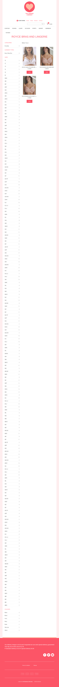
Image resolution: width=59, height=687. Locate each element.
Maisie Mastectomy (32, 96)
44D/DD (6, 563)
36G (6, 321)
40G (6, 448)
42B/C (6, 489)
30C (6, 110)
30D (5, 113)
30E (5, 119)
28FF (6, 87)
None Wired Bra (8, 53)
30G (6, 128)
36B (5, 291)
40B (5, 418)
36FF (6, 318)
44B (5, 552)
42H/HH (6, 528)
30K (5, 146)
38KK (6, 409)
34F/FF (6, 247)
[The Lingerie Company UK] (29, 8)
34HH (6, 267)
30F (5, 122)
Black (6, 612)
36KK (6, 347)
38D (5, 368)
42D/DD (6, 498)
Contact (40, 20)
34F (5, 244)
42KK (6, 546)
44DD (6, 566)
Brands (36, 20)
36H (6, 330)
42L (5, 549)
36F (5, 312)
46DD (6, 593)
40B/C (6, 421)
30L (5, 149)
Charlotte (30, 67)
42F (5, 507)
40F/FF (6, 442)
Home (27, 20)
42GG (6, 522)
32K (5, 211)
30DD (6, 116)
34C (6, 229)
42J (5, 534)
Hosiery (41, 28)
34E (5, 241)
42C (6, 492)
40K (5, 475)
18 (5, 72)
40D (5, 427)
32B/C (6, 158)
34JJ (6, 276)
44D (5, 560)
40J (5, 466)
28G (6, 90)
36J (5, 338)
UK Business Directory (28, 681)
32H (6, 193)
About (31, 20)
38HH (6, 395)
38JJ (6, 404)
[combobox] (35, 24)
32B (5, 155)
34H (6, 261)
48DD (6, 605)
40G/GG (6, 451)
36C (6, 297)
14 (5, 66)
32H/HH (6, 196)
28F (5, 84)
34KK (6, 282)
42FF (6, 513)
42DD (6, 501)
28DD (6, 78)
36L (5, 350)
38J (5, 398)
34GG (6, 258)
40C (6, 424)
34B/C (6, 226)
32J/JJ (6, 205)
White (6, 630)
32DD (6, 170)
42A (6, 484)
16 (5, 69)
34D (5, 232)
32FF (6, 181)
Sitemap (35, 665)
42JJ (6, 540)
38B (5, 359)
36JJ (6, 341)
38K (5, 407)
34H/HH (6, 264)
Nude (6, 624)
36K (5, 344)
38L (5, 412)
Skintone (7, 627)
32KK (6, 214)
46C (6, 587)
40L (5, 481)
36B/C (6, 294)
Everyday (7, 28)
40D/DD (6, 430)
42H (6, 525)
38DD (6, 374)
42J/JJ (6, 537)
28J (5, 102)
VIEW (29, 72)
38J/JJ (6, 401)
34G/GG (6, 256)
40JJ (6, 472)
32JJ (6, 208)
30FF (6, 125)
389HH (6, 353)
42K (5, 543)
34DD (6, 238)
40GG (6, 454)
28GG (6, 93)
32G (6, 184)
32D (5, 164)
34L (5, 285)
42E (5, 504)
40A (6, 415)
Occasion (27, 28)
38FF (6, 383)
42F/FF (6, 510)
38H (6, 392)
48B (5, 596)
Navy (6, 621)
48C (6, 599)
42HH (6, 531)
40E (5, 436)
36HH (6, 335)
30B (5, 107)
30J (5, 140)
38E (5, 377)
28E (5, 81)
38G (6, 386)
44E (5, 569)
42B (5, 486)
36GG (6, 327)
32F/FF (6, 179)
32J (5, 202)
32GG (6, 190)
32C (6, 161)
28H (6, 96)
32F (5, 176)
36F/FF (6, 315)
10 (5, 60)
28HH (6, 99)
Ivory (6, 618)
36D (5, 300)
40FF (6, 445)
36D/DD (6, 303)
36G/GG (6, 324)
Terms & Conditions (26, 665)
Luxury (21, 28)
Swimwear (48, 28)
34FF (6, 250)
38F (5, 380)
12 (5, 63)
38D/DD (6, 371)
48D (5, 602)
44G (6, 578)
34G (6, 253)
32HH (6, 199)
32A (6, 152)
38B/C (6, 362)
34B (5, 223)
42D (5, 495)
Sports (34, 28)
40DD (6, 433)
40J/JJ (6, 469)
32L (5, 217)
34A (6, 220)
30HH (6, 137)
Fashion (14, 28)
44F (5, 572)
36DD (6, 306)
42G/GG (6, 519)
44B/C (6, 555)
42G (6, 516)
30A (6, 105)
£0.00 (50, 24)
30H (6, 134)
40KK (6, 478)
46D (5, 590)
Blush (6, 615)
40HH (6, 463)
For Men (8, 32)
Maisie (47, 67)
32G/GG (6, 187)
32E (5, 173)
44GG (6, 581)
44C (6, 558)
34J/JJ (6, 273)
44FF (6, 575)
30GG (6, 131)
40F (5, 439)
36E (5, 309)
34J (5, 270)
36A (6, 288)
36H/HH (6, 332)
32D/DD (6, 167)
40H (6, 457)
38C (6, 365)
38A (6, 356)
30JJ (6, 143)
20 (5, 75)
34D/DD (6, 235)
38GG (6, 389)
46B (5, 584)
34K (5, 279)
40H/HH (6, 460)
